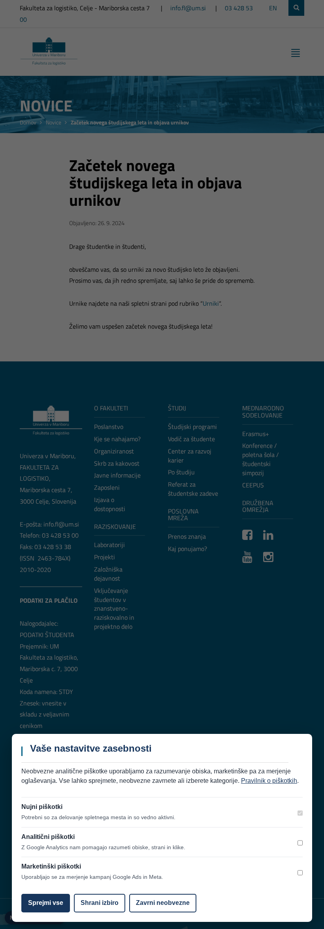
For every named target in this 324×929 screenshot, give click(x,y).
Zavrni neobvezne (163, 902)
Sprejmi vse (45, 902)
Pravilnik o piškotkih (269, 780)
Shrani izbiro (100, 902)
